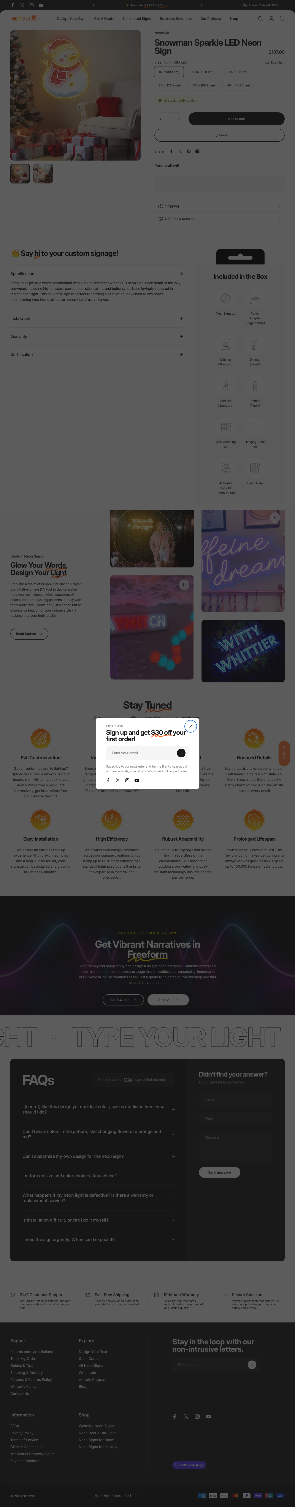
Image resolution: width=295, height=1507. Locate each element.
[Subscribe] (181, 753)
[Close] (191, 726)
